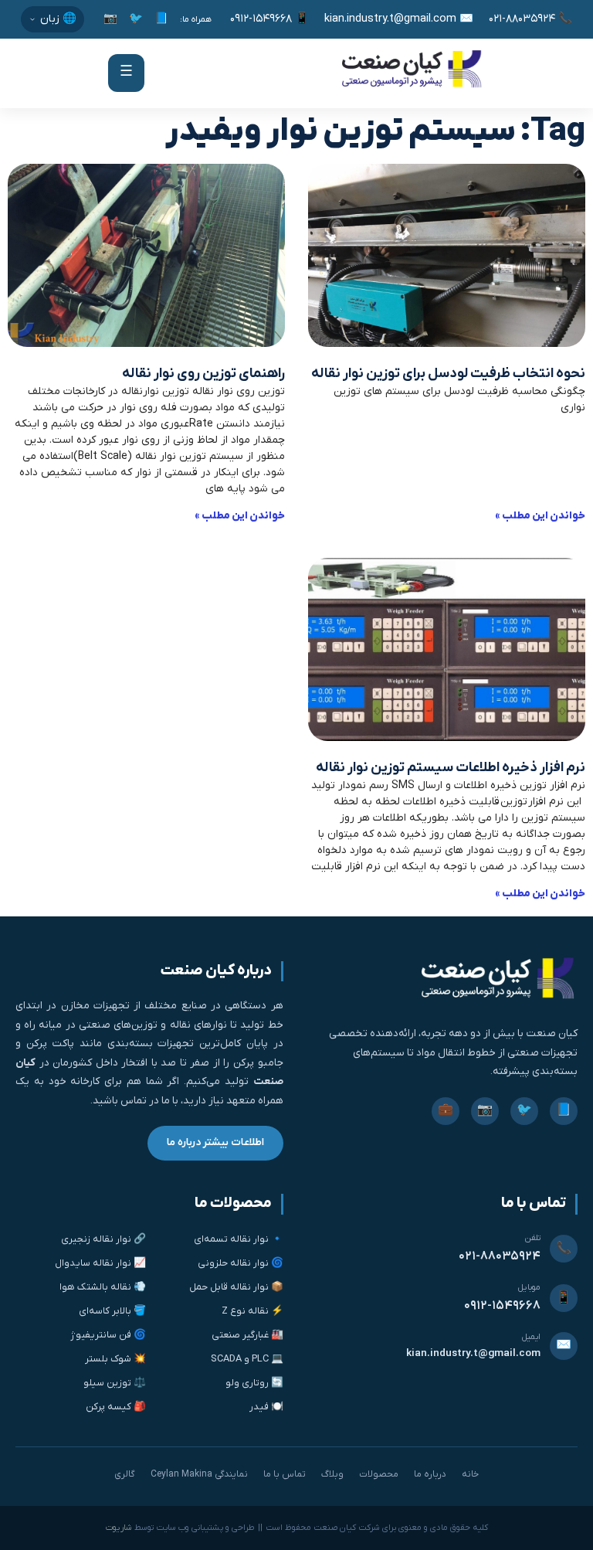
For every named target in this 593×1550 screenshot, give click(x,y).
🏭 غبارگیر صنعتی (247, 1334)
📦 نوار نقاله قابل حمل (236, 1286)
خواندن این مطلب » (540, 515)
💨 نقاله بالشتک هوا (102, 1286)
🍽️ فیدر (266, 1406)
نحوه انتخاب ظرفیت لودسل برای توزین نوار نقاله (448, 373)
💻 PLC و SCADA (247, 1358)
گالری (124, 1474)
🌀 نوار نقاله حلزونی (240, 1263)
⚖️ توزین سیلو (114, 1382)
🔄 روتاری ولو (254, 1382)
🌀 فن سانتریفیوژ (108, 1334)
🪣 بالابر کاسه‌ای (112, 1310)
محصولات (378, 1474)
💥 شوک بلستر (115, 1358)
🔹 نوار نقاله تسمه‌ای (238, 1239)
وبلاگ (332, 1474)
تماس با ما (284, 1474)
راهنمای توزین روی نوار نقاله (203, 373)
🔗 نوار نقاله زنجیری (103, 1239)
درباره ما (430, 1474)
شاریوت (119, 1527)
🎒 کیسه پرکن (116, 1406)
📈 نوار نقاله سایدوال (100, 1263)
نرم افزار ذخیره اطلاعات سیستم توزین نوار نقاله (450, 768)
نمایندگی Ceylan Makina (199, 1474)
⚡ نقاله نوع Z (252, 1310)
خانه (470, 1474)
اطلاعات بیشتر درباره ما (215, 1142)
